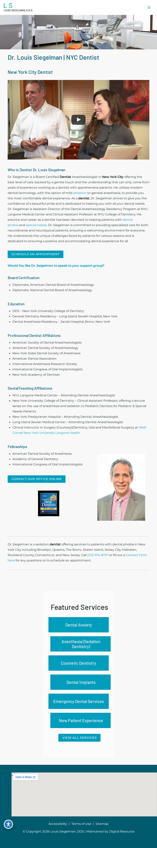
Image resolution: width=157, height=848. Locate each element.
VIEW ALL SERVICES (79, 738)
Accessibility (57, 824)
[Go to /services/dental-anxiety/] (78, 624)
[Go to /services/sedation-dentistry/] (80, 644)
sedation (80, 193)
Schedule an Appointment (35, 254)
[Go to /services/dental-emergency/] (78, 701)
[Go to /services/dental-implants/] (80, 682)
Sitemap (102, 824)
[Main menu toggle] (149, 7)
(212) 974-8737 (97, 555)
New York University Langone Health (52, 433)
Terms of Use (81, 824)
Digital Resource (121, 831)
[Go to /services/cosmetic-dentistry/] (78, 663)
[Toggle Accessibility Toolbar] (8, 824)
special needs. (37, 225)
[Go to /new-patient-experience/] (80, 720)
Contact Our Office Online (36, 479)
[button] (35, 254)
